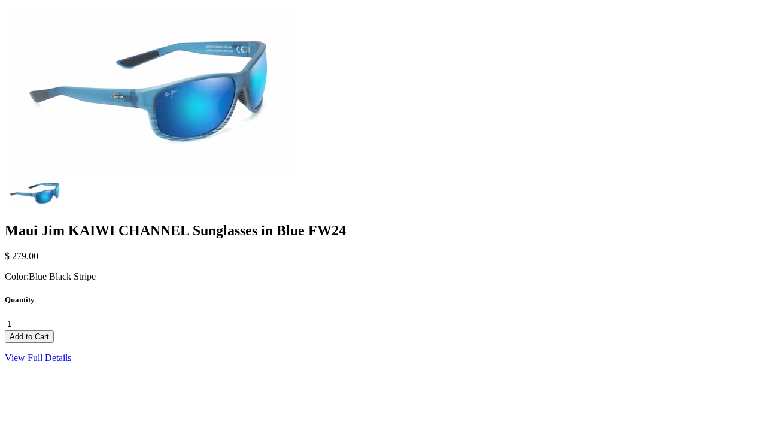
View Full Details (38, 358)
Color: (17, 276)
